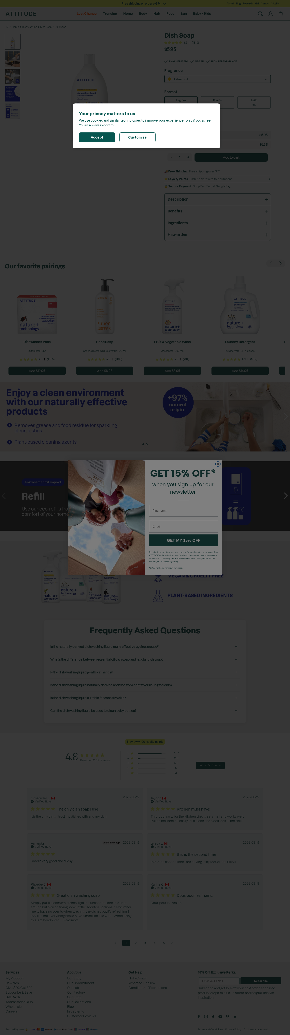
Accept (97, 137)
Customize (137, 137)
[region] (146, 125)
